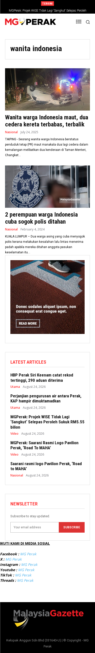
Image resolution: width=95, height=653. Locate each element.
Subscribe (71, 527)
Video (14, 433)
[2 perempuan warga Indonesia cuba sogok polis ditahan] (47, 186)
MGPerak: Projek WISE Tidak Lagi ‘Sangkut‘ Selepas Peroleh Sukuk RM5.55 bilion (47, 422)
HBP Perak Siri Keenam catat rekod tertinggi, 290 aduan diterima (41, 377)
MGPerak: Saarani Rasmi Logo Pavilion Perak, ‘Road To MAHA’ (49, 10)
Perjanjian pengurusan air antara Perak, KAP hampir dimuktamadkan (45, 398)
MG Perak (28, 554)
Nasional (11, 132)
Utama (15, 386)
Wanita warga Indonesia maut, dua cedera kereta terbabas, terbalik (46, 121)
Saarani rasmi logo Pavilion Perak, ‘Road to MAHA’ (46, 466)
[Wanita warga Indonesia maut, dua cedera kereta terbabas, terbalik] (47, 89)
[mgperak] (30, 22)
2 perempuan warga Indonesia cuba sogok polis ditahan (41, 218)
